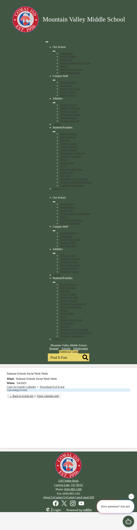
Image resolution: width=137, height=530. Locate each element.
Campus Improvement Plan (75, 63)
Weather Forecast (69, 121)
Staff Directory (68, 95)
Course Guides (68, 143)
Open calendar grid (48, 396)
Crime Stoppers (68, 150)
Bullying (65, 140)
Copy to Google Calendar (21, 386)
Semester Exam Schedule (74, 178)
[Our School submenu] (54, 51)
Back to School (68, 133)
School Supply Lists (71, 169)
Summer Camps (69, 111)
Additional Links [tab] (68, 351)
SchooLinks (66, 172)
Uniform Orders (69, 117)
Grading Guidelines (71, 156)
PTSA (63, 166)
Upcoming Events (17, 390)
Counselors (66, 85)
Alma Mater (66, 53)
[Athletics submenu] (54, 102)
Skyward (65, 175)
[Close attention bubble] (131, 496)
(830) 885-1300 (73, 489)
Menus (63, 159)
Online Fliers (67, 162)
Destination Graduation (73, 153)
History (64, 66)
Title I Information (70, 72)
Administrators (68, 82)
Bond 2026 (66, 59)
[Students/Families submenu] (54, 131)
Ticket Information (70, 114)
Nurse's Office (68, 92)
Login (56, 510)
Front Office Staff (70, 88)
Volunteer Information (72, 185)
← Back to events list (21, 396)
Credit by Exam (69, 146)
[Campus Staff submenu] (54, 80)
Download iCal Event (52, 386)
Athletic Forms (68, 104)
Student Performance (71, 69)
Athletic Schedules (70, 108)
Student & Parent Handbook (76, 182)
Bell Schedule (67, 137)
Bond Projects (68, 56)
